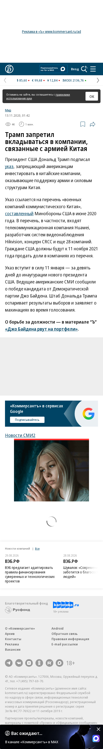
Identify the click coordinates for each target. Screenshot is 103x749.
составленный (19, 213)
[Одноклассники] (39, 663)
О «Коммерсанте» (20, 628)
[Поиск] (84, 69)
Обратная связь (65, 633)
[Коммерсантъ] (9, 69)
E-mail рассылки (65, 644)
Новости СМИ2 (20, 435)
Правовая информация (70, 639)
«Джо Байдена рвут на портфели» (41, 329)
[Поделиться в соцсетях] (93, 124)
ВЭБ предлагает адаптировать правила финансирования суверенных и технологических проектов (30, 574)
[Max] (59, 663)
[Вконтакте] (19, 663)
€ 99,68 (37, 80)
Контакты (13, 639)
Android (58, 628)
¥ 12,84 (52, 80)
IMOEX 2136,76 (73, 80)
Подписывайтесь (27, 419)
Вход (75, 69)
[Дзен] (29, 663)
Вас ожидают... (26, 733)
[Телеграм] (8, 663)
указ (9, 166)
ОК (92, 96)
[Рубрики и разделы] (93, 69)
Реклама (12, 644)
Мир (8, 110)
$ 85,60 (22, 80)
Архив (9, 633)
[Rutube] (49, 663)
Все (37, 548)
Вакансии (12, 649)
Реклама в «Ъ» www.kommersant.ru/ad (51, 31)
